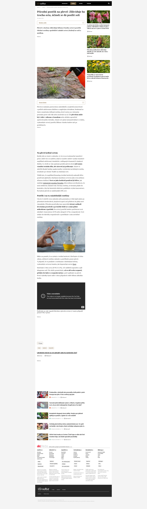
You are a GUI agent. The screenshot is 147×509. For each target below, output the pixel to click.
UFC (99, 456)
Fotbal (62, 454)
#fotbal (63, 464)
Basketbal (63, 452)
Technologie (51, 457)
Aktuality (39, 452)
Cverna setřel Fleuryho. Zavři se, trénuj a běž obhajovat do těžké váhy (103, 477)
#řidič (39, 461)
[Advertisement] (61, 48)
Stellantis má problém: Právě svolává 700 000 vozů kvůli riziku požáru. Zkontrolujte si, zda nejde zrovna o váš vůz (42, 472)
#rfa (99, 463)
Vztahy (87, 457)
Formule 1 (63, 453)
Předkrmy (76, 454)
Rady (38, 456)
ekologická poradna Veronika (53, 183)
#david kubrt (40, 466)
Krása (87, 453)
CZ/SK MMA (100, 453)
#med (75, 466)
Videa (99, 454)
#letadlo (88, 466)
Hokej (62, 456)
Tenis (62, 458)
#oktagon (101, 461)
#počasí (88, 461)
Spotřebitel (51, 456)
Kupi (74, 264)
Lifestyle (87, 454)
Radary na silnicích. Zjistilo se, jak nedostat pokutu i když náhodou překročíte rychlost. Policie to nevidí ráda (54, 472)
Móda (87, 456)
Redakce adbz (42, 22)
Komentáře (51, 453)
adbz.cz (38, 7)
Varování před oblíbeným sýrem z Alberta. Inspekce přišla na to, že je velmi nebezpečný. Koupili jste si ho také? (67, 404)
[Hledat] (108, 3)
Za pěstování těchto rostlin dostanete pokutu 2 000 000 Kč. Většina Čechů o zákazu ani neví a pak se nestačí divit (98, 26)
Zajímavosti (39, 458)
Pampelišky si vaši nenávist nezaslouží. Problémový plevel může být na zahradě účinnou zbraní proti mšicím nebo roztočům (98, 76)
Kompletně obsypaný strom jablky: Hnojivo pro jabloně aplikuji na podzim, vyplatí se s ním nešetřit (66, 414)
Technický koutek (41, 457)
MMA (62, 457)
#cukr (75, 463)
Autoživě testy (40, 453)
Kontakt (64, 489)
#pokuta (39, 464)
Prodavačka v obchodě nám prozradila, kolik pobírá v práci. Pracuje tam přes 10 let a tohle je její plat (67, 393)
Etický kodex (46, 493)
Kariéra (58, 489)
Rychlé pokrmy (77, 457)
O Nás (53, 489)
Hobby (73, 3)
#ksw (100, 466)
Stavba (81, 3)
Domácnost (64, 3)
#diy (39, 348)
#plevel (44, 348)
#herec (87, 463)
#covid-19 (52, 466)
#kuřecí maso (77, 461)
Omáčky (75, 453)
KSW (99, 457)
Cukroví (75, 452)
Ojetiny (38, 454)
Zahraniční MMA (101, 452)
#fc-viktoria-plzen (66, 461)
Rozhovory (51, 454)
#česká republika (53, 463)
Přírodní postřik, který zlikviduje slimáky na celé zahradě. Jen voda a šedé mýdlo (97, 51)
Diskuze (48, 355)
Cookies (39, 493)
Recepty (75, 456)
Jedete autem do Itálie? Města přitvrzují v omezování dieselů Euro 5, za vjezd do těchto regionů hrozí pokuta (42, 480)
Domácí (51, 452)
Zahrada (89, 3)
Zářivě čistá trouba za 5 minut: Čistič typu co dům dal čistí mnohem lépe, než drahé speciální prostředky (67, 435)
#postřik (51, 348)
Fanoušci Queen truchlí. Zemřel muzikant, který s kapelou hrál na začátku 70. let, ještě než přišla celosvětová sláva (91, 478)
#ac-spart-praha (65, 466)
